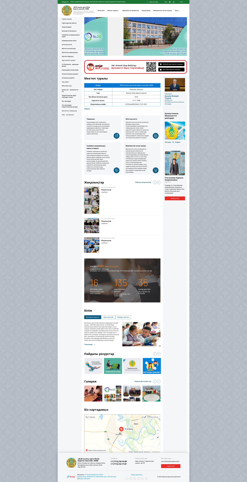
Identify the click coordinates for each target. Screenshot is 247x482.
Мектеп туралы (112, 10)
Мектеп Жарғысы (68, 56)
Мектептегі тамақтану (69, 111)
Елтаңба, (168, 142)
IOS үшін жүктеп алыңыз (171, 69)
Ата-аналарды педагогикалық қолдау (70, 106)
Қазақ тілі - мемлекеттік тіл (70, 90)
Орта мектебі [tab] (108, 317)
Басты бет (101, 10)
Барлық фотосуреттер (143, 381)
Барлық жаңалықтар (143, 182)
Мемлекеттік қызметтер (130, 10)
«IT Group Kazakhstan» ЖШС (93, 475)
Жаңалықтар (146, 10)
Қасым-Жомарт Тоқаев (172, 97)
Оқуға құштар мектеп (69, 23)
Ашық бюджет (67, 27)
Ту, (173, 142)
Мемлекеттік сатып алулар (162, 10)
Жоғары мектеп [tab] (123, 317)
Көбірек (87, 109)
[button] (154, 182)
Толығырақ (88, 344)
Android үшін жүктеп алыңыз (173, 64)
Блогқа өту (175, 198)
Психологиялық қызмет (70, 74)
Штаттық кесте (67, 44)
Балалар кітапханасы (69, 31)
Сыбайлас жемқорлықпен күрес (71, 36)
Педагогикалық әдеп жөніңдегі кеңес (69, 96)
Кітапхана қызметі (68, 78)
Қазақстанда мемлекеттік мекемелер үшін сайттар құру (96, 476)
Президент (168, 94)
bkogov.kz (65, 2)
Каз (181, 2)
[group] (97, 366)
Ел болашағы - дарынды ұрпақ (70, 65)
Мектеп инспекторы (69, 48)
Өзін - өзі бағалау (68, 115)
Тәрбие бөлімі (67, 19)
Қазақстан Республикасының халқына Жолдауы (174, 102)
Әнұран (177, 142)
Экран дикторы (136, 475)
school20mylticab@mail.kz (170, 461)
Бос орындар (66, 101)
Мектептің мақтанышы (70, 52)
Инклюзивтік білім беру (70, 70)
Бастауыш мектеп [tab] (92, 317)
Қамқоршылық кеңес (69, 40)
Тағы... (177, 10)
